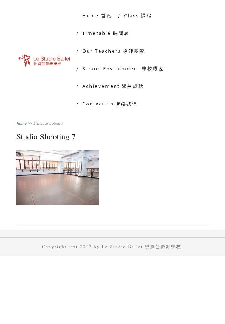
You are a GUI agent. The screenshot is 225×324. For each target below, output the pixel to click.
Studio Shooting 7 (48, 123)
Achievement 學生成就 (113, 86)
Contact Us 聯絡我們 (109, 103)
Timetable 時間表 (106, 33)
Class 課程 (139, 15)
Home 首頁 (97, 15)
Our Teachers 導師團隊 (113, 51)
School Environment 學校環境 (123, 68)
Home (24, 123)
